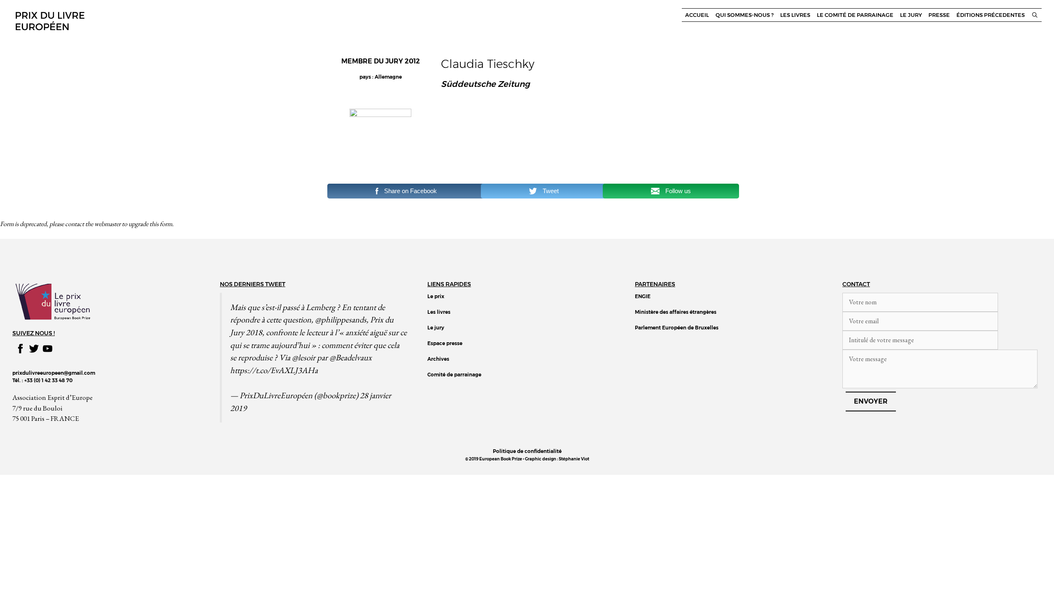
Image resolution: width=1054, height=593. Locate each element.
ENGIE (643, 296)
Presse (939, 15)
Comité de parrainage (454, 374)
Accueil (697, 15)
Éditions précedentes (990, 15)
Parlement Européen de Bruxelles (676, 328)
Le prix (435, 296)
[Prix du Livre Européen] (49, 20)
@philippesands (340, 319)
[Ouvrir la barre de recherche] (1035, 15)
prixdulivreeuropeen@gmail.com (53, 373)
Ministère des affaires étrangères (675, 312)
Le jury (911, 15)
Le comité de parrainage (855, 15)
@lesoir (303, 357)
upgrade (138, 223)
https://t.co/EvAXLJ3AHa (274, 370)
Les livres (795, 15)
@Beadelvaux (350, 357)
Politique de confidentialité (527, 451)
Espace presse (444, 343)
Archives (438, 359)
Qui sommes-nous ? (745, 15)
